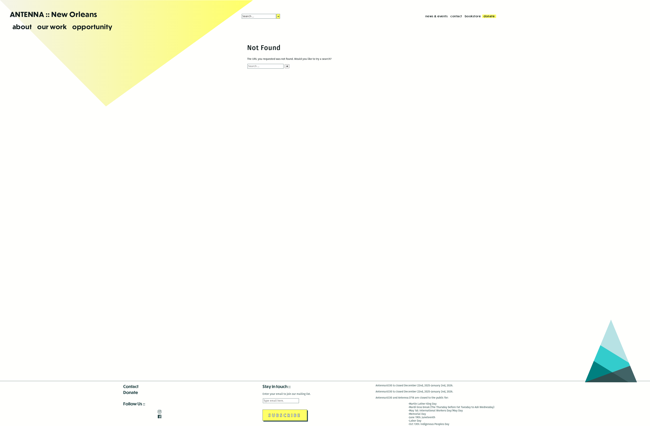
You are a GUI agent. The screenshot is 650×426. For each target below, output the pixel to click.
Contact (130, 386)
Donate (130, 392)
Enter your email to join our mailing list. (287, 393)
